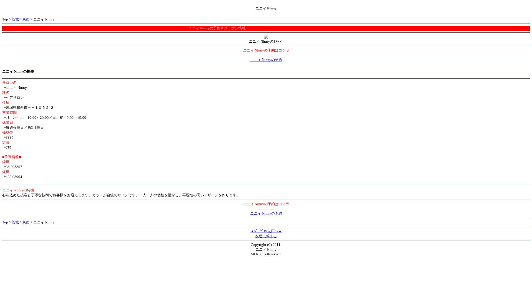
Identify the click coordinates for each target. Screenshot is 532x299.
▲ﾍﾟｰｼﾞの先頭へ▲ (266, 231)
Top (5, 19)
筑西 (26, 19)
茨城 (15, 19)
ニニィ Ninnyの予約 (266, 60)
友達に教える (266, 236)
